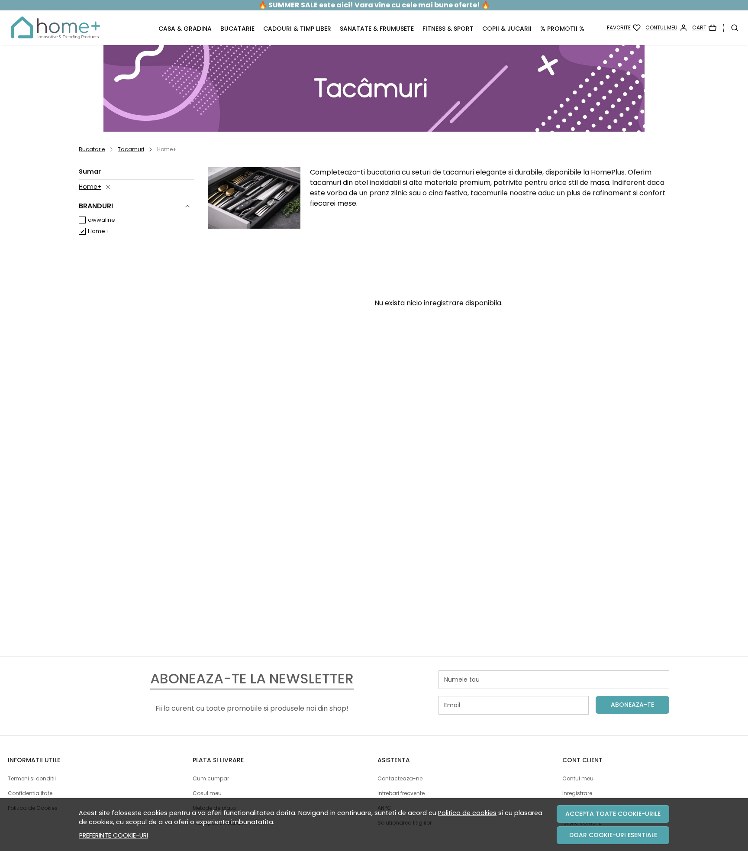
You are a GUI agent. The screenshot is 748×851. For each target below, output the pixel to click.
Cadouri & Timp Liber (297, 28)
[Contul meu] (666, 28)
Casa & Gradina (185, 28)
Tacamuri (131, 149)
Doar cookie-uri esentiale (613, 835)
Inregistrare (577, 793)
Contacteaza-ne (399, 778)
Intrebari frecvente (401, 793)
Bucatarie (237, 28)
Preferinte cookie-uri (113, 835)
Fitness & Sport (448, 28)
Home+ (90, 186)
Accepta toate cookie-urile (613, 813)
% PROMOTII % (562, 28)
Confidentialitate (30, 793)
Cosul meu (207, 793)
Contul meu (577, 778)
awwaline (101, 220)
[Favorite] (624, 28)
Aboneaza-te (632, 704)
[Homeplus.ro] (75, 27)
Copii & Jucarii (507, 28)
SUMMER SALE (293, 5)
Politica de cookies (467, 813)
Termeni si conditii (32, 778)
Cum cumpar (211, 778)
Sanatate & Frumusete (377, 28)
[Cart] (704, 28)
